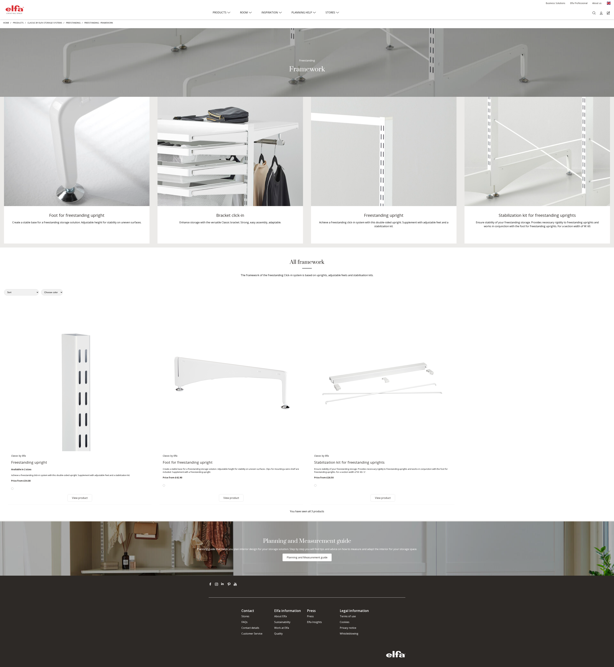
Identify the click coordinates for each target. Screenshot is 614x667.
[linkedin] (223, 584)
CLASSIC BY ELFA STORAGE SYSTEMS (45, 22)
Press (310, 616)
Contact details (250, 628)
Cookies (344, 622)
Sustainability (282, 622)
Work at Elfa (281, 628)
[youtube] (236, 584)
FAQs (244, 622)
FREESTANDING (73, 22)
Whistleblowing (349, 633)
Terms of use (348, 616)
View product (80, 498)
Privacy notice (348, 628)
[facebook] (211, 584)
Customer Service (251, 633)
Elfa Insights (314, 622)
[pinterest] (229, 584)
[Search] (594, 13)
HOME (6, 22)
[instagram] (217, 584)
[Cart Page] (609, 13)
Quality (278, 633)
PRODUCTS (18, 22)
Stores (245, 616)
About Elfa (280, 616)
